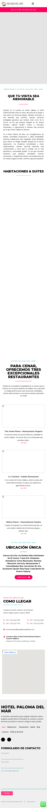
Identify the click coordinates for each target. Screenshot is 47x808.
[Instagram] (9, 740)
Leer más (23, 443)
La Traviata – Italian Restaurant (23, 477)
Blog (38, 727)
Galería (32, 727)
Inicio (4, 727)
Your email (5, 762)
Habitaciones (11, 727)
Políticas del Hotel (16, 732)
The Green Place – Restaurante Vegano (23, 431)
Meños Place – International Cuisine (23, 522)
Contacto (5, 732)
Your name (5, 753)
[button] (33, 3)
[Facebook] (3, 740)
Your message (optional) (9, 771)
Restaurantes (24, 727)
